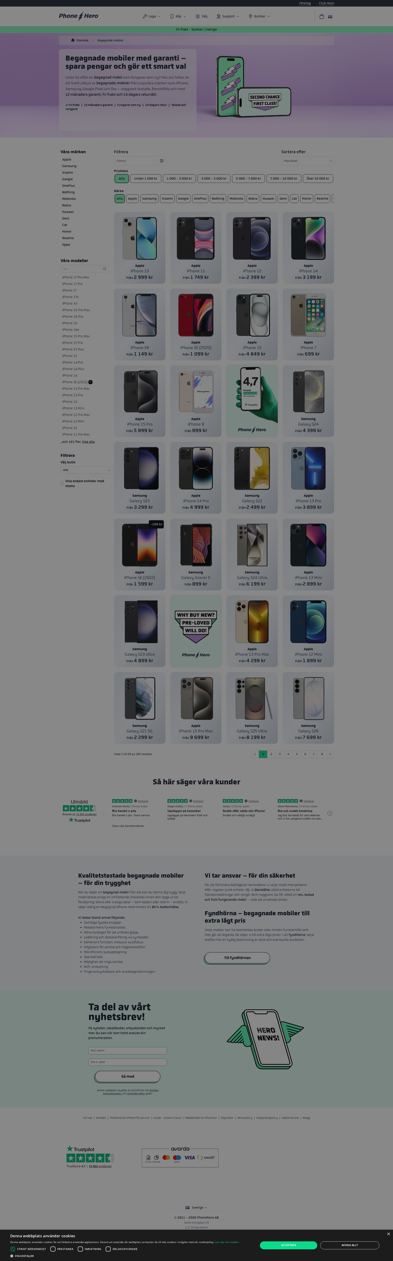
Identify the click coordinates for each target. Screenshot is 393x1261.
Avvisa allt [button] (350, 1245)
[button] (124, 1256)
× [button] (388, 1234)
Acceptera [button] (288, 1245)
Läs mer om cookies (227, 1242)
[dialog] (196, 1245)
